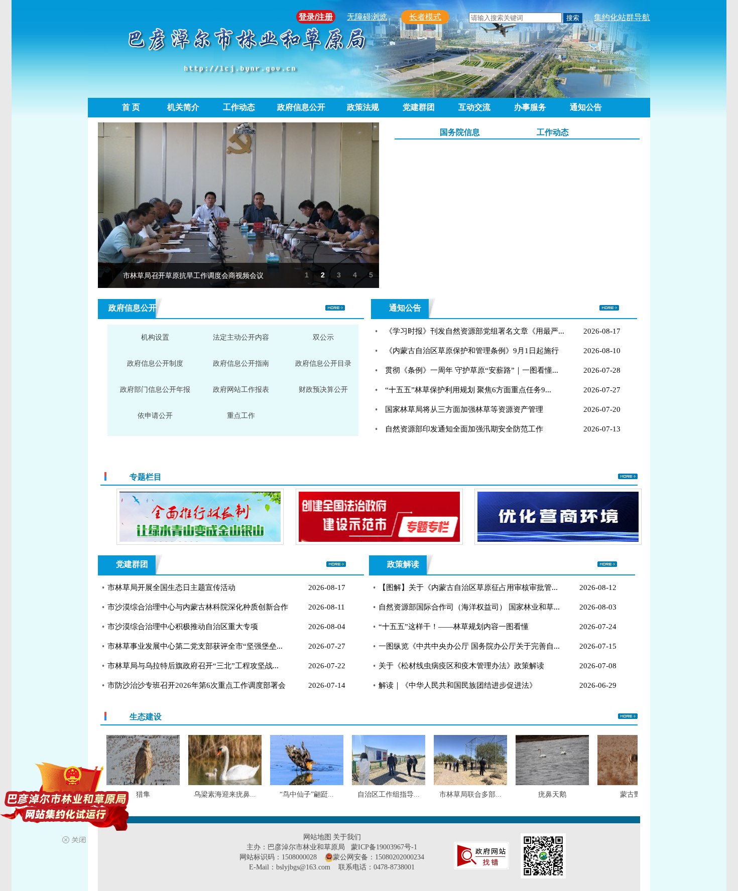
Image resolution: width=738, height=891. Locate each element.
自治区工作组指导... (368, 794)
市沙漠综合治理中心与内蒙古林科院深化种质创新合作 (197, 607)
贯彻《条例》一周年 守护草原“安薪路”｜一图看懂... (471, 370)
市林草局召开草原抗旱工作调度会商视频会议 (193, 275)
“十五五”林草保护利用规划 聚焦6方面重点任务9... (468, 390)
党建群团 (419, 107)
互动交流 (474, 107)
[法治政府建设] (322, 517)
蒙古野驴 (613, 794)
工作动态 (239, 107)
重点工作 (241, 415)
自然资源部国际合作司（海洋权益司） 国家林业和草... (469, 607)
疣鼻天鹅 (532, 794)
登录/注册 (316, 17)
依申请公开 (155, 415)
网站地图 (317, 837)
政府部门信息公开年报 (155, 389)
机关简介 (183, 107)
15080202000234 (399, 857)
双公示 (323, 337)
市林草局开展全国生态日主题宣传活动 (171, 587)
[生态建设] (628, 716)
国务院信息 (460, 132)
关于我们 (347, 837)
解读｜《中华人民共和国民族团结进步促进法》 (458, 685)
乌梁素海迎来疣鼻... (204, 794)
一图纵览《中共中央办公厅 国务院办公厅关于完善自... (469, 646)
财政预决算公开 (323, 389)
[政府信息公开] (335, 308)
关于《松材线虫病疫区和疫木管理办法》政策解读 (461, 666)
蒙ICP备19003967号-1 (384, 847)
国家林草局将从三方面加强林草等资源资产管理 (464, 409)
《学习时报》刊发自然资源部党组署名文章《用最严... (474, 331)
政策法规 (363, 107)
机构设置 (155, 337)
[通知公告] (609, 308)
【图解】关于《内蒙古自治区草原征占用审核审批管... (468, 587)
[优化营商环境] (501, 517)
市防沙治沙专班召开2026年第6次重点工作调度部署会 (196, 685)
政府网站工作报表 (241, 389)
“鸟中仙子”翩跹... (286, 794)
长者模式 (425, 17)
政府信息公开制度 (155, 363)
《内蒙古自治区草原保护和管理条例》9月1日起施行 (472, 351)
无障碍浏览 (367, 17)
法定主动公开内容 (241, 337)
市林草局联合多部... (450, 794)
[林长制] (143, 517)
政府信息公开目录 (323, 363)
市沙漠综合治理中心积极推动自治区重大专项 (182, 627)
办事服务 (530, 107)
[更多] (628, 477)
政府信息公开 (301, 107)
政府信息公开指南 (241, 363)
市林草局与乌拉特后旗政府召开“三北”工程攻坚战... (193, 666)
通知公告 (586, 107)
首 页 (131, 107)
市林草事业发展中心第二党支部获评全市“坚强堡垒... (195, 646)
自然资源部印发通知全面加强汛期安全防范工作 (464, 429)
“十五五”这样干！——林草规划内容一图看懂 (454, 627)
